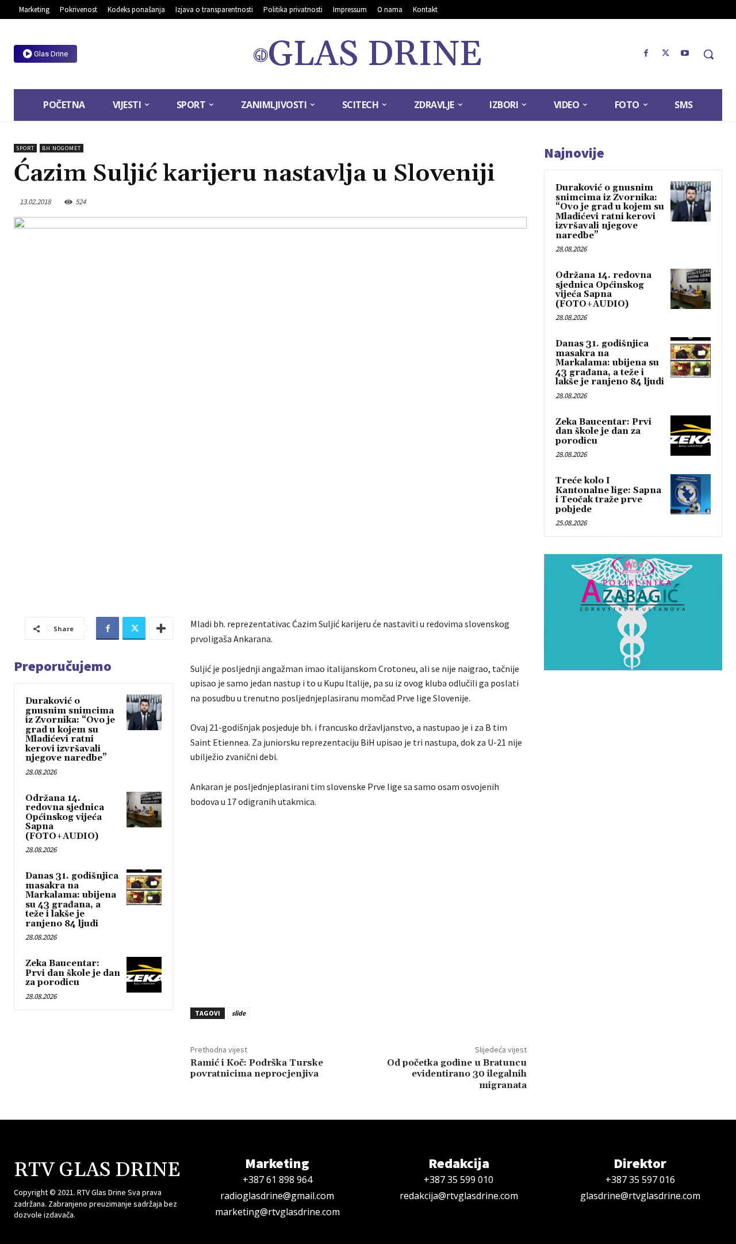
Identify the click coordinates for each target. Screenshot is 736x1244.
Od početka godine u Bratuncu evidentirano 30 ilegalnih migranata (457, 1073)
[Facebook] (646, 53)
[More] (161, 628)
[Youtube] (685, 53)
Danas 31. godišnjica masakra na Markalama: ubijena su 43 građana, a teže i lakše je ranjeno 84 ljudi (71, 900)
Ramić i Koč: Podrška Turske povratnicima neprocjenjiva (256, 1068)
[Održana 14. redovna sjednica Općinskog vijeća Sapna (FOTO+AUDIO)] (144, 809)
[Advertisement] (358, 904)
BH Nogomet (61, 148)
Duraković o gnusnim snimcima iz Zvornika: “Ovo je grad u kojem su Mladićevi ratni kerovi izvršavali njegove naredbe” (70, 730)
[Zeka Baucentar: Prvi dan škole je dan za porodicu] (144, 975)
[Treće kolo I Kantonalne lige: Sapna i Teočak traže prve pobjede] (690, 494)
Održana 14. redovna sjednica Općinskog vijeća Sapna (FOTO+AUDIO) (64, 817)
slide (239, 1013)
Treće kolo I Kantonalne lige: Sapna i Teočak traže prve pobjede (608, 495)
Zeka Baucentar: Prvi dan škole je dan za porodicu (72, 973)
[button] (708, 54)
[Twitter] (665, 53)
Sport (25, 148)
